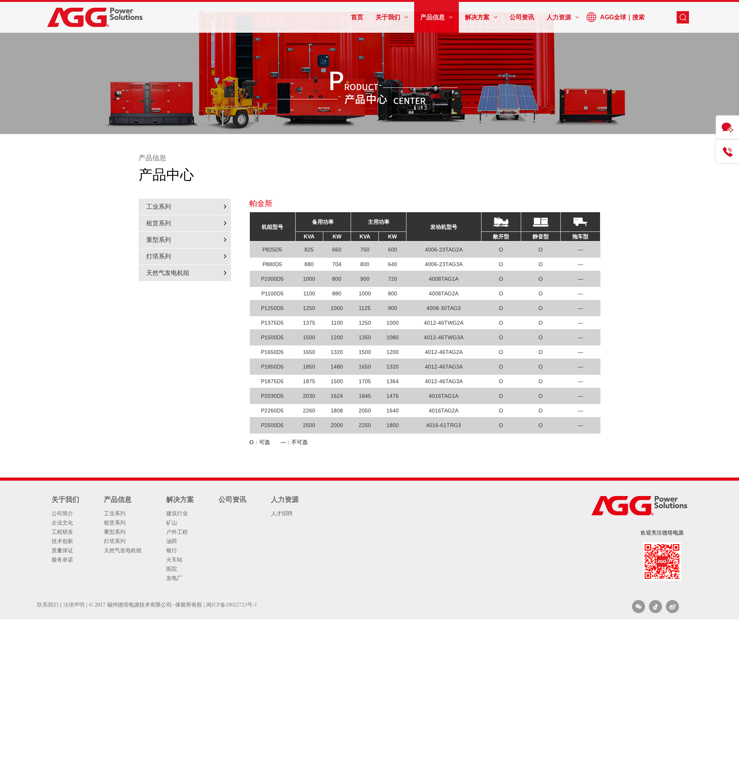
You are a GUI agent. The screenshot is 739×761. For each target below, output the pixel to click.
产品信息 (118, 499)
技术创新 (62, 541)
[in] (655, 606)
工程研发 (62, 532)
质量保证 (62, 550)
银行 (171, 550)
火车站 (174, 560)
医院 (171, 569)
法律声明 (74, 605)
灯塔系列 (158, 256)
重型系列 (158, 239)
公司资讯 (232, 499)
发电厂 (174, 578)
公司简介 (62, 513)
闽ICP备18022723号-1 (231, 605)
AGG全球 (613, 17)
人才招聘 (282, 513)
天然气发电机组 (167, 273)
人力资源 (285, 499)
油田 (171, 541)
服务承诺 (62, 560)
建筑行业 (177, 513)
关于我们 (65, 499)
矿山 (171, 523)
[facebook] (672, 606)
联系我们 (48, 605)
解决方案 (180, 499)
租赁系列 (158, 223)
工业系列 (158, 206)
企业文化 (62, 523)
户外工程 (177, 532)
